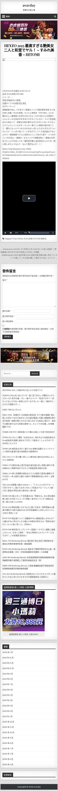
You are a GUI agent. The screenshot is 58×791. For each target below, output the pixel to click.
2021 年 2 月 (7, 711)
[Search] (55, 16)
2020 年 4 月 (7, 759)
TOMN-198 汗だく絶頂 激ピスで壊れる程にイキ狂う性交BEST (28, 432)
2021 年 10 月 (8, 668)
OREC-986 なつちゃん (11, 410)
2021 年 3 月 (7, 706)
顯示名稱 (6, 311)
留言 (4, 280)
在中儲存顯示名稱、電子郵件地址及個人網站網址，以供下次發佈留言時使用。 (28, 330)
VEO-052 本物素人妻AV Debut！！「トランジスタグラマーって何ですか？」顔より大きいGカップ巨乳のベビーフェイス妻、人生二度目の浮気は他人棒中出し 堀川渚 (28, 488)
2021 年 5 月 (7, 695)
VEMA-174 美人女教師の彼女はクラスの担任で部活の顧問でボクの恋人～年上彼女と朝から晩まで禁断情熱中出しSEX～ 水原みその (28, 476)
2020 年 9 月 (7, 738)
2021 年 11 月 (7, 663)
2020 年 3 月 (7, 764)
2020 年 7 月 (7, 748)
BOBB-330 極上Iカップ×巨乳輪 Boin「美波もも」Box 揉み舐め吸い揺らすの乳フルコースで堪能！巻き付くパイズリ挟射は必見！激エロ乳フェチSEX (28, 499)
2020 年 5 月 (7, 754)
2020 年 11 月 (8, 727)
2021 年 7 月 (7, 684)
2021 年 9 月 (7, 674)
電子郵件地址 (8, 316)
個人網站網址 (7, 321)
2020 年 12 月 (8, 722)
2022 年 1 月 (7, 652)
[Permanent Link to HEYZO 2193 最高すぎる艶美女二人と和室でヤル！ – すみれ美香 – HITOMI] (29, 73)
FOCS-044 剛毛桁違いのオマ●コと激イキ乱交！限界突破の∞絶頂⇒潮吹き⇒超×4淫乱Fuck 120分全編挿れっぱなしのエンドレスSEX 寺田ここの (28, 510)
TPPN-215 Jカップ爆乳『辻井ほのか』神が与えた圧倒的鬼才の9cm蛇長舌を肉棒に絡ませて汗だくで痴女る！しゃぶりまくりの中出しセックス (28, 440)
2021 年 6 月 (7, 690)
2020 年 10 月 (8, 732)
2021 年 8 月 (7, 679)
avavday (29, 5)
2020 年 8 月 (7, 743)
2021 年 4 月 (7, 700)
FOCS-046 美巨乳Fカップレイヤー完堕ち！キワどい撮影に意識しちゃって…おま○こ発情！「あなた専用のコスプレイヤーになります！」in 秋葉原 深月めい (28, 533)
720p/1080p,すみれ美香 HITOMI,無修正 (29, 239)
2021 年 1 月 (7, 716)
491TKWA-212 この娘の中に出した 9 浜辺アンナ (22, 390)
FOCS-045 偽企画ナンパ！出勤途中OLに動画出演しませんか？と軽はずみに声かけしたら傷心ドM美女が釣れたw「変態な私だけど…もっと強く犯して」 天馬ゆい (28, 521)
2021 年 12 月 (8, 658)
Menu (8, 16)
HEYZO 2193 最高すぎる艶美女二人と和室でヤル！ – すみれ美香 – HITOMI (29, 50)
